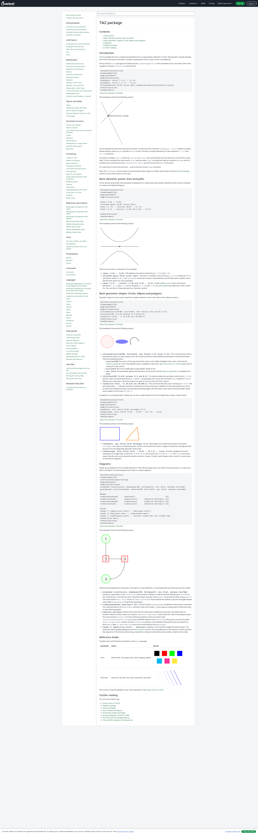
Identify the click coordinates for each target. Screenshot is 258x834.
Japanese (69, 315)
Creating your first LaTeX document (78, 44)
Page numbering (72, 163)
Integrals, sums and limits (75, 85)
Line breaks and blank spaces (76, 169)
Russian (68, 323)
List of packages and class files (76, 373)
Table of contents (72, 128)
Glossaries (69, 138)
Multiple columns (72, 182)
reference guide (112, 364)
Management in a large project (76, 143)
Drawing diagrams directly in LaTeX (116, 715)
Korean (68, 318)
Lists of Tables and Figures (75, 111)
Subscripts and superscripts (75, 66)
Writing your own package (75, 376)
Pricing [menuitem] (211, 3)
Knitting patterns (72, 348)
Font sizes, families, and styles (76, 241)
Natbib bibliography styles (75, 224)
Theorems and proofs (73, 335)
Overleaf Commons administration (77, 32)
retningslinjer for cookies (125, 831)
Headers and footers (73, 160)
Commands (70, 272)
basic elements (139, 629)
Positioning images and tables (114, 713)
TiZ (100, 57)
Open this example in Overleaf (111, 93)
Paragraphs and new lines (75, 47)
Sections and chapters (73, 125)
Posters (68, 263)
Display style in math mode (75, 88)
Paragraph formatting (73, 166)
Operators (69, 80)
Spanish (69, 326)
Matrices (69, 72)
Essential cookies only (232, 831)
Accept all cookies (248, 831)
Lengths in (71, 158)
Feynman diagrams (72, 340)
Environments (70, 275)
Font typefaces (71, 244)
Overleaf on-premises (73, 35)
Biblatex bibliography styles (75, 229)
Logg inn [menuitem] (251, 3)
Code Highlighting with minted (76, 190)
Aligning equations (72, 77)
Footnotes (69, 195)
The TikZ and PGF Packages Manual (116, 718)
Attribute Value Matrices (74, 359)
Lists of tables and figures (112, 710)
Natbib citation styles (73, 227)
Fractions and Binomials (74, 74)
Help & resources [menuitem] (224, 3)
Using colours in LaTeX (171, 364)
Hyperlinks (69, 149)
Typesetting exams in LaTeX (75, 357)
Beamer (68, 258)
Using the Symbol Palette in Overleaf (78, 96)
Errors (68, 55)
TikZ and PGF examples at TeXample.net (118, 720)
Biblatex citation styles (73, 232)
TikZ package (70, 116)
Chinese (69, 301)
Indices (68, 135)
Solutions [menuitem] (193, 3)
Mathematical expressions (75, 64)
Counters (69, 184)
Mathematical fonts (72, 93)
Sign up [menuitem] (240, 3)
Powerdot (69, 260)
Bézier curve (166, 283)
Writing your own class (74, 378)
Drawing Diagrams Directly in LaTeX (78, 113)
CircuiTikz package (72, 351)
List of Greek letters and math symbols (79, 91)
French (68, 304)
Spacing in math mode (73, 83)
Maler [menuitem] (203, 3)
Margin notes (70, 198)
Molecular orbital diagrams (75, 343)
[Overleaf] (7, 3)
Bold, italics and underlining (75, 49)
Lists (67, 52)
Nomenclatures (71, 141)
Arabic (68, 299)
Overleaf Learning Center (74, 18)
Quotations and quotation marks (77, 296)
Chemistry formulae (73, 338)
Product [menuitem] (182, 3)
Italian (68, 312)
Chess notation (71, 346)
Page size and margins (74, 174)
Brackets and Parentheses (75, 69)
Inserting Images (182, 171)
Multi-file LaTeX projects (74, 146)
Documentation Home (73, 15)
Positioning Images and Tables (76, 108)
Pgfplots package (109, 705)
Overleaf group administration (76, 29)
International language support (77, 293)
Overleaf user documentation (76, 27)
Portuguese (70, 320)
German (69, 307)
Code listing (70, 187)
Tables (68, 105)
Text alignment (71, 171)
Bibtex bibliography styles (75, 221)
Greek (68, 310)
